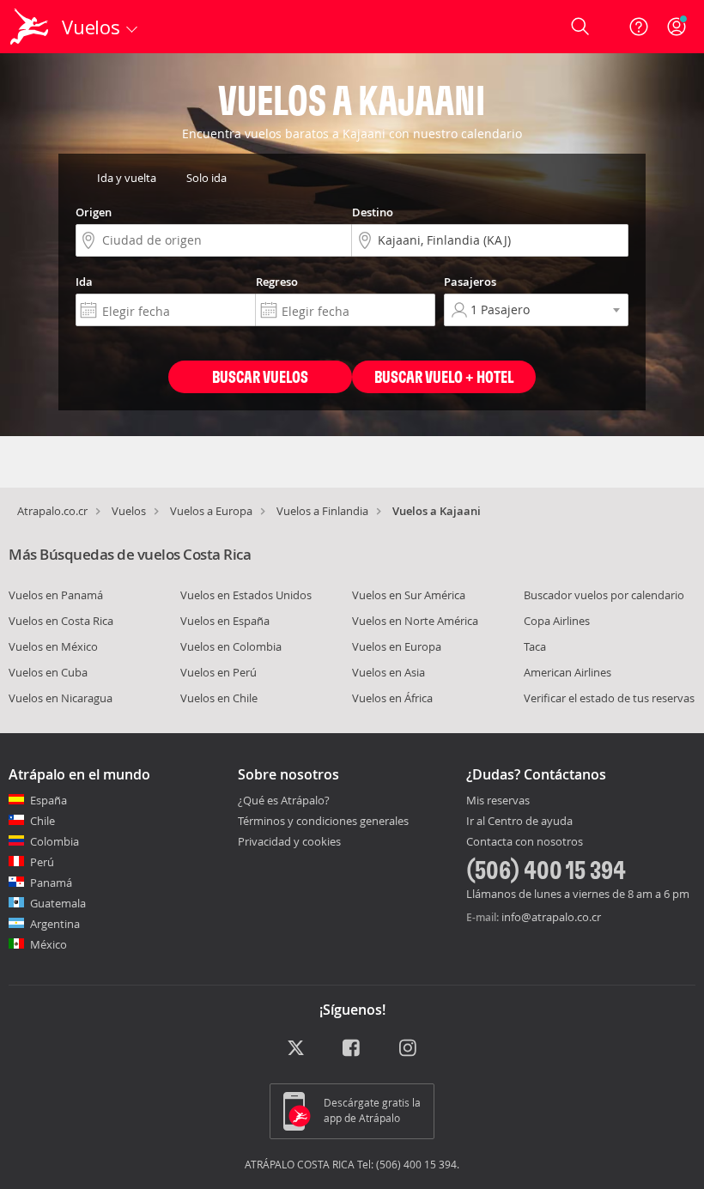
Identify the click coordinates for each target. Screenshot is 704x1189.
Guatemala (58, 903)
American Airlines (567, 672)
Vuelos (129, 511)
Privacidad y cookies (289, 841)
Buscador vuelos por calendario (604, 595)
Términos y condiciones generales (323, 820)
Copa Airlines (557, 620)
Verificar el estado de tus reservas (609, 698)
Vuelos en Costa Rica (61, 620)
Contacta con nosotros (524, 842)
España (48, 800)
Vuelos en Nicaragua (60, 698)
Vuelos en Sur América (408, 595)
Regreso (277, 281)
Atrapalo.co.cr (52, 511)
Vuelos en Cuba (48, 672)
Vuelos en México (53, 646)
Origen (94, 212)
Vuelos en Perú (218, 672)
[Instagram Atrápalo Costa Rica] (409, 1049)
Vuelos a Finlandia (322, 511)
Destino (372, 212)
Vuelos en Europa (396, 646)
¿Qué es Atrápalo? (284, 800)
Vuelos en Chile (219, 698)
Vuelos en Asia (388, 672)
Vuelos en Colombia (231, 646)
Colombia (54, 841)
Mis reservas (498, 801)
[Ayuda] (638, 26)
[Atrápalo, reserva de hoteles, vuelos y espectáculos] (31, 26)
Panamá (51, 882)
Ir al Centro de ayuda (519, 821)
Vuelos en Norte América (415, 620)
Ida (84, 281)
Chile (42, 820)
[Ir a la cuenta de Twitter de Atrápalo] (296, 1049)
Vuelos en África (392, 698)
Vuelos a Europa (211, 511)
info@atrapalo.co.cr (551, 917)
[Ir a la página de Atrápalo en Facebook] (352, 1049)
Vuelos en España (225, 620)
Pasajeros (470, 281)
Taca (535, 646)
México (48, 944)
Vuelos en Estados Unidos (246, 595)
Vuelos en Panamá (56, 595)
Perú (42, 862)
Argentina (55, 923)
